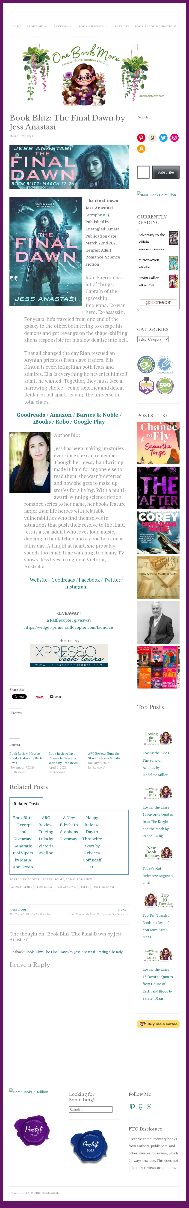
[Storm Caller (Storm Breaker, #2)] (173, 287)
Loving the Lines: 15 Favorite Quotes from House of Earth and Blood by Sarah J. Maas (158, 984)
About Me (35, 26)
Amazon (61, 414)
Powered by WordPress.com (33, 1192)
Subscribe (166, 172)
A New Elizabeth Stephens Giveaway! (68, 828)
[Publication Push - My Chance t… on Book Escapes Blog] (158, 463)
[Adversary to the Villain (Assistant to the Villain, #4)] (173, 243)
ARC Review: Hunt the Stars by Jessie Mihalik (104, 755)
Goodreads (31, 414)
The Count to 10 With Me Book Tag (30, 911)
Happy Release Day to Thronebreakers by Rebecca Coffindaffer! (92, 842)
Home (17, 26)
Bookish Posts (91, 26)
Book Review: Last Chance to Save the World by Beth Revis (63, 758)
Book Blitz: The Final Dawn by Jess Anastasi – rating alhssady (74, 952)
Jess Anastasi (66, 886)
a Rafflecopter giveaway (69, 620)
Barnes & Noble (97, 414)
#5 (105, 215)
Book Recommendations (156, 26)
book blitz (44, 886)
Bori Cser (145, 267)
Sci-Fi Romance (79, 879)
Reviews (61, 26)
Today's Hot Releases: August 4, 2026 (158, 875)
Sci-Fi (59, 879)
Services (122, 26)
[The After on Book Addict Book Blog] (158, 507)
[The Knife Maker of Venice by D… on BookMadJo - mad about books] (158, 642)
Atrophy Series (21, 886)
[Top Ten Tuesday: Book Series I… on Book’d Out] (158, 597)
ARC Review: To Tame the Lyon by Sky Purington (99, 911)
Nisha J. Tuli (147, 285)
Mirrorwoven (149, 260)
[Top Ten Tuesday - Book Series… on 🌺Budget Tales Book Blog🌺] (158, 687)
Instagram (76, 586)
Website (38, 580)
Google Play (89, 421)
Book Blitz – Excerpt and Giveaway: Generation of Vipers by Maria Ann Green (23, 842)
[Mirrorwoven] (173, 269)
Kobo (62, 421)
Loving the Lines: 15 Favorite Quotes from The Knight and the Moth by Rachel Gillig (158, 821)
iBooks (42, 421)
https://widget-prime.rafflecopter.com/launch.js (69, 627)
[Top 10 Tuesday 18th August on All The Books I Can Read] (158, 552)
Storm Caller (149, 277)
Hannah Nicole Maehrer (153, 249)
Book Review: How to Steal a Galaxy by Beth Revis (25, 758)
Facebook (89, 580)
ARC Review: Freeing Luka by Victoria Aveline (45, 835)
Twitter (112, 580)
